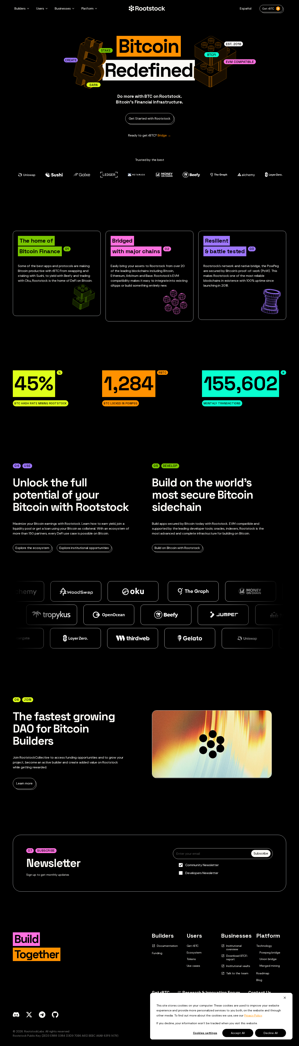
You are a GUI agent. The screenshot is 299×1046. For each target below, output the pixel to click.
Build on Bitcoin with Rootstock (177, 548)
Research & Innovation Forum (211, 992)
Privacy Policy (253, 1015)
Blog (259, 980)
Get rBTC (268, 8)
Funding (157, 953)
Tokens (191, 959)
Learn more (24, 783)
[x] (29, 1014)
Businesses (236, 935)
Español (245, 8)
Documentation (167, 946)
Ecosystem (194, 952)
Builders (163, 935)
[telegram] (42, 1014)
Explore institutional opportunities (84, 548)
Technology (264, 946)
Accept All (238, 1033)
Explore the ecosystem (32, 548)
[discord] (16, 1014)
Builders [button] (20, 8)
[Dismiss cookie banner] (284, 997)
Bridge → (149, 135)
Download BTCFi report (236, 957)
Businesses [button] (63, 8)
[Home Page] (147, 8)
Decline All (271, 1033)
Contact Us (259, 992)
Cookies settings (205, 1033)
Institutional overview (234, 947)
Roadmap (262, 973)
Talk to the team (237, 973)
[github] (55, 1014)
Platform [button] (87, 8)
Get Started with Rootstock (149, 118)
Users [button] (40, 8)
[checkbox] (223, 869)
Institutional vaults (238, 966)
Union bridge (268, 959)
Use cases (193, 966)
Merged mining (270, 966)
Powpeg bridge (270, 952)
